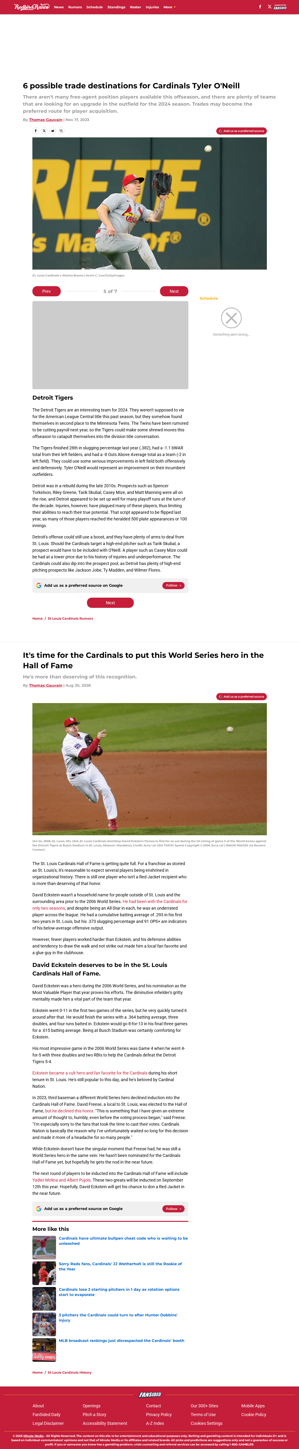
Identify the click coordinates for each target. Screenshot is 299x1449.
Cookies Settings (206, 1423)
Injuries (152, 7)
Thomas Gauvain (45, 119)
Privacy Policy (159, 1414)
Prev (46, 291)
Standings (116, 7)
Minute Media (33, 1436)
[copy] (61, 130)
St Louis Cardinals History (69, 1372)
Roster (135, 7)
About (38, 1405)
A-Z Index (155, 1423)
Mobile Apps (253, 1405)
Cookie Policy (253, 1414)
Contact (153, 1405)
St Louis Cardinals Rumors (70, 618)
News (59, 7)
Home (37, 618)
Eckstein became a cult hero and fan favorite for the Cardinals (89, 1072)
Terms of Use (203, 1414)
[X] (270, 7)
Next (174, 291)
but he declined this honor (69, 1110)
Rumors (75, 7)
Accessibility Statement (105, 1423)
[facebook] (260, 7)
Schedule (95, 7)
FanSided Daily (47, 1414)
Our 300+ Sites (204, 1405)
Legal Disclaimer (48, 1423)
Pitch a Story (94, 1414)
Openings (91, 1405)
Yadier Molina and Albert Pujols (61, 1180)
